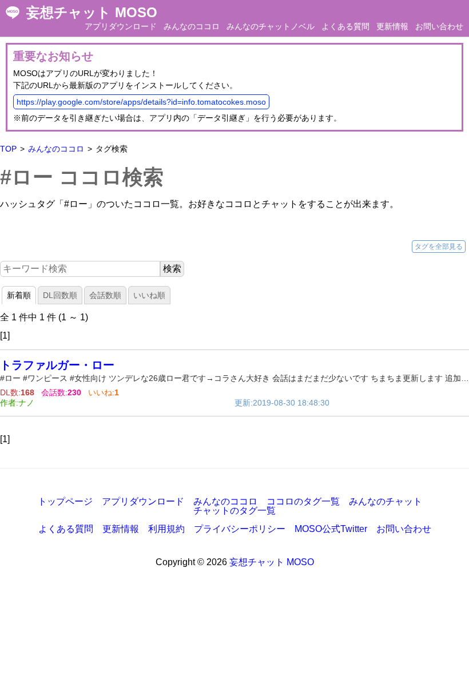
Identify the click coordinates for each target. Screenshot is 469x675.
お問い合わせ (439, 26)
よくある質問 (345, 26)
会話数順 (105, 295)
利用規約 (166, 529)
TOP (8, 148)
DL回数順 (60, 295)
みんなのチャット (385, 501)
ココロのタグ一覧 (303, 501)
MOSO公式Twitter (331, 529)
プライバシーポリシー (239, 529)
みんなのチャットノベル (270, 26)
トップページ (65, 501)
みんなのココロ (192, 26)
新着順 (19, 295)
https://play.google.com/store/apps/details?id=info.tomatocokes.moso (141, 101)
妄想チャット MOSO (91, 12)
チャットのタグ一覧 (234, 510)
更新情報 (392, 26)
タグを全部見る (439, 247)
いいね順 (149, 295)
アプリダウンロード (121, 26)
